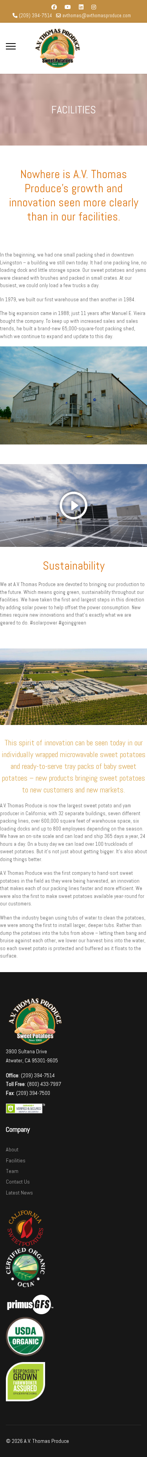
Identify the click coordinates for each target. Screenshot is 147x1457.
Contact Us (18, 1181)
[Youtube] (68, 7)
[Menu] (11, 46)
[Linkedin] (81, 7)
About (12, 1149)
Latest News (19, 1192)
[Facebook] (54, 7)
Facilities (15, 1160)
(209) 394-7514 (35, 16)
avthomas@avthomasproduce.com (96, 16)
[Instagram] (93, 7)
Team (12, 1171)
